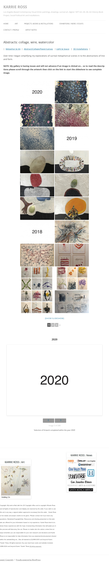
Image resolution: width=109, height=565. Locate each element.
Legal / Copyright (6, 560)
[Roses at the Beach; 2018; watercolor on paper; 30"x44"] (37, 255)
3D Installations (80, 49)
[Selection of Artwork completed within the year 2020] (37, 92)
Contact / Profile (11, 30)
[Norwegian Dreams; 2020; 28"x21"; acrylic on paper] (72, 92)
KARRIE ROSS (15, 6)
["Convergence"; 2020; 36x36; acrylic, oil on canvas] (37, 138)
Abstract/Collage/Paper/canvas (38, 49)
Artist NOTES (31, 30)
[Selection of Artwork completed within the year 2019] (72, 138)
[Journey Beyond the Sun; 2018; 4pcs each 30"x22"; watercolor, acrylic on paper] (72, 255)
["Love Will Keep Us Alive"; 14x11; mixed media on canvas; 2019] (72, 185)
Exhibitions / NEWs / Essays (71, 23)
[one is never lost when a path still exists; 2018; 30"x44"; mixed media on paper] (72, 231)
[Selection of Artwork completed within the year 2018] (37, 231)
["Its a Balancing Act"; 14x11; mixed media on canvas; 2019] (37, 185)
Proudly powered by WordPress (28, 560)
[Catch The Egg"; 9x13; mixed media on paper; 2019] (37, 208)
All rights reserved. (36, 546)
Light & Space (62, 49)
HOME (6, 23)
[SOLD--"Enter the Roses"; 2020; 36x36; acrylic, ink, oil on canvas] (72, 115)
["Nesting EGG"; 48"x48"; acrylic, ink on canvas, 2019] (37, 161)
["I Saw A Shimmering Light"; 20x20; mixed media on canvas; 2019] (72, 161)
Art (16, 23)
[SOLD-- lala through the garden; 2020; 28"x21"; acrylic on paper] (37, 115)
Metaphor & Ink (13, 49)
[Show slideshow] (54, 318)
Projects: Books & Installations (38, 23)
